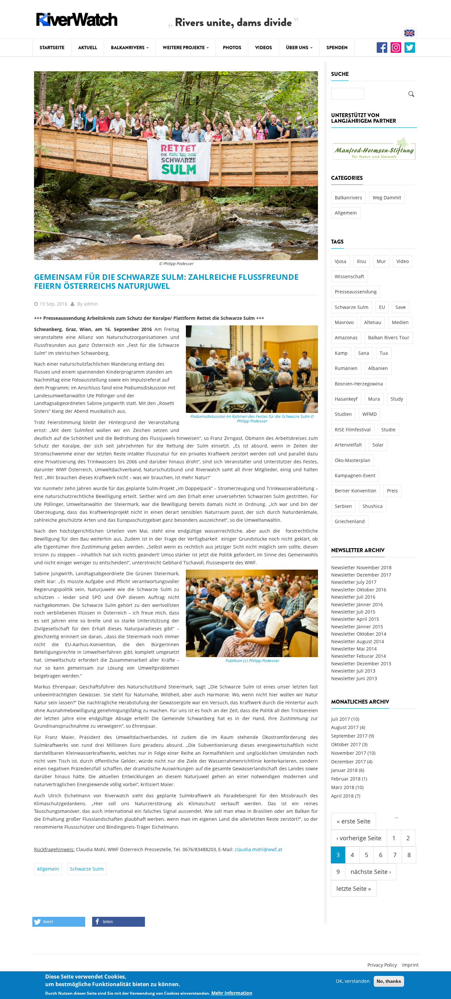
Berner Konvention (355, 490)
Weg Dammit (387, 197)
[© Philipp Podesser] (176, 165)
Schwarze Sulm (87, 869)
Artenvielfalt (348, 445)
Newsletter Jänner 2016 (357, 604)
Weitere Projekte (184, 47)
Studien (343, 414)
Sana (363, 353)
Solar (378, 445)
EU (382, 307)
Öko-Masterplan (352, 460)
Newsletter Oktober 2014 (358, 634)
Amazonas (346, 337)
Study (397, 399)
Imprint (410, 965)
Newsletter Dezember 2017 (361, 575)
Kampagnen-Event (355, 475)
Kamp (341, 353)
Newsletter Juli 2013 (353, 671)
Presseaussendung (356, 291)
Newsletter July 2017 (353, 582)
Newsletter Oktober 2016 (358, 589)
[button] (58, 922)
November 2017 (348, 753)
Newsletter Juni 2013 (354, 678)
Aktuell (87, 47)
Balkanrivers (128, 47)
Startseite (52, 47)
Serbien (343, 506)
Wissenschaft (349, 276)
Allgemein (48, 869)
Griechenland (350, 521)
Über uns (297, 47)
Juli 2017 (340, 719)
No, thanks (389, 981)
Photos (232, 47)
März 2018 (342, 787)
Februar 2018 (346, 779)
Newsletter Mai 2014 (354, 649)
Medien (400, 322)
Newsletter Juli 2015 (353, 612)
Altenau (372, 322)
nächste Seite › (371, 872)
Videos (263, 47)
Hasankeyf (346, 399)
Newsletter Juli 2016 (353, 597)
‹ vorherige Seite (358, 838)
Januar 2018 (344, 770)
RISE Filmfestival (353, 429)
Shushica (373, 506)
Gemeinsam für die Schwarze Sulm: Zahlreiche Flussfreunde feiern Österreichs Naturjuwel (166, 281)
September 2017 (349, 736)
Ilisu (361, 261)
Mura (374, 399)
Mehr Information (231, 993)
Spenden (337, 47)
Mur (381, 261)
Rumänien (346, 368)
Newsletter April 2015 (355, 619)
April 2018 (342, 796)
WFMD (370, 414)
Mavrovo (344, 322)
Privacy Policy (382, 965)
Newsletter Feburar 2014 (358, 656)
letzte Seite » (353, 888)
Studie (388, 429)
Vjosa (340, 261)
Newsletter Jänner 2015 (357, 626)
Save (401, 307)
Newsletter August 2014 (357, 641)
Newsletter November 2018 (361, 567)
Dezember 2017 (348, 761)
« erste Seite (353, 821)
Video (403, 261)
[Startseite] (76, 18)
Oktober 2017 (346, 744)
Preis (392, 490)
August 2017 (345, 727)
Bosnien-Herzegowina (359, 384)
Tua (384, 353)
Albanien (378, 368)
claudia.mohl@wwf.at (258, 849)
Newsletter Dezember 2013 (361, 663)
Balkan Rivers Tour (388, 337)
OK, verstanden (353, 981)
